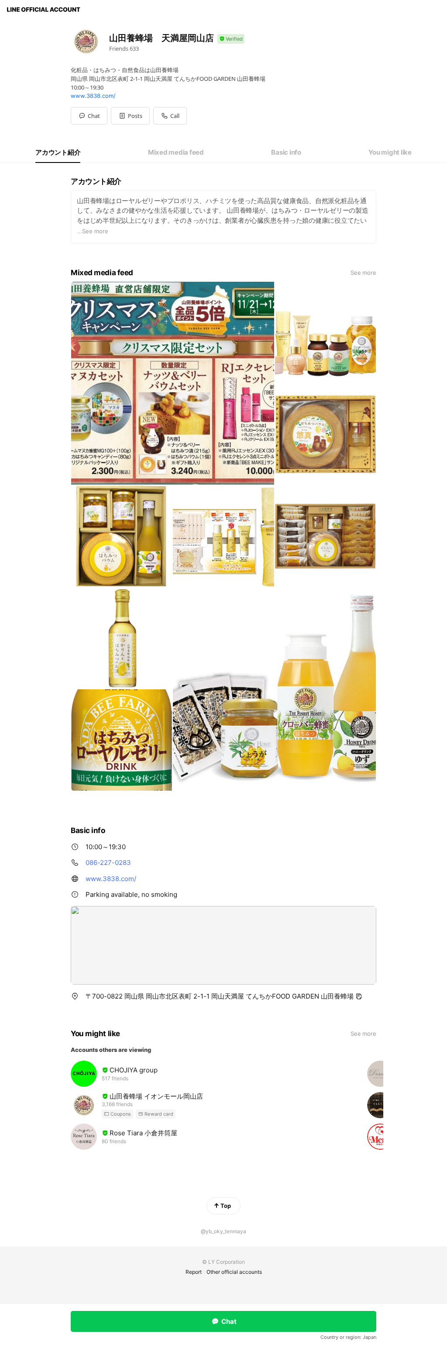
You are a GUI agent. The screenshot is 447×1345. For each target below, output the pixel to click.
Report (194, 1272)
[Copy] (359, 996)
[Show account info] (230, 39)
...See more (92, 231)
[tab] (57, 152)
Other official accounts (234, 1272)
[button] (130, 115)
